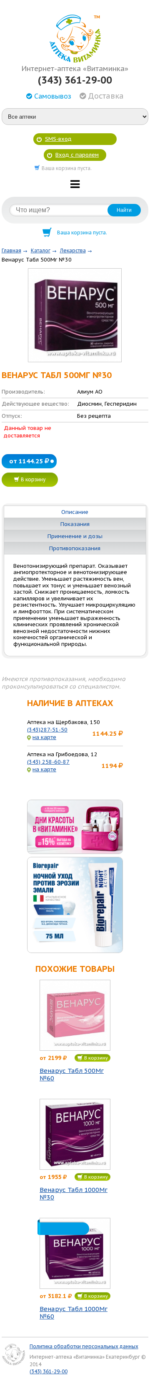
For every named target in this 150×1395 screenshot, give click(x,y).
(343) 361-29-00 (75, 80)
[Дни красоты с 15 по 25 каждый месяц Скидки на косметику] (75, 827)
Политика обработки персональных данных (84, 1346)
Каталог (40, 250)
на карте (44, 737)
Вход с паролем (77, 154)
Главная (11, 250)
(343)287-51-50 (47, 729)
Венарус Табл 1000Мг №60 (74, 1312)
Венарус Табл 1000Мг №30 (74, 1193)
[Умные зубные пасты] (75, 905)
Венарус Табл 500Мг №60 (72, 1074)
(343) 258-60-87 (48, 761)
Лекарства (73, 250)
